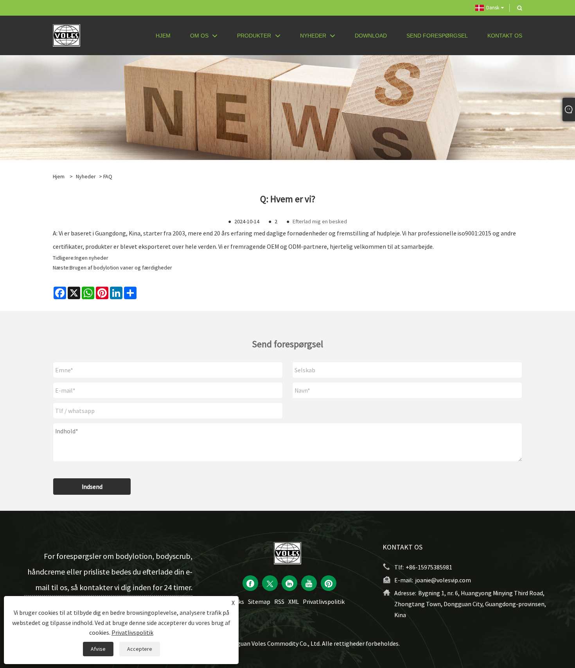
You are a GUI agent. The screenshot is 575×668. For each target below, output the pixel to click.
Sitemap (259, 601)
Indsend (92, 486)
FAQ (107, 176)
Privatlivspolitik (324, 601)
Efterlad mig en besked (320, 221)
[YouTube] (309, 583)
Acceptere (139, 648)
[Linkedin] (289, 583)
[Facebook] (250, 583)
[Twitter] (270, 583)
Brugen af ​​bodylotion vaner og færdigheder (121, 267)
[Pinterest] (328, 583)
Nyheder (86, 176)
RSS (279, 601)
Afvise (98, 648)
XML (293, 601)
